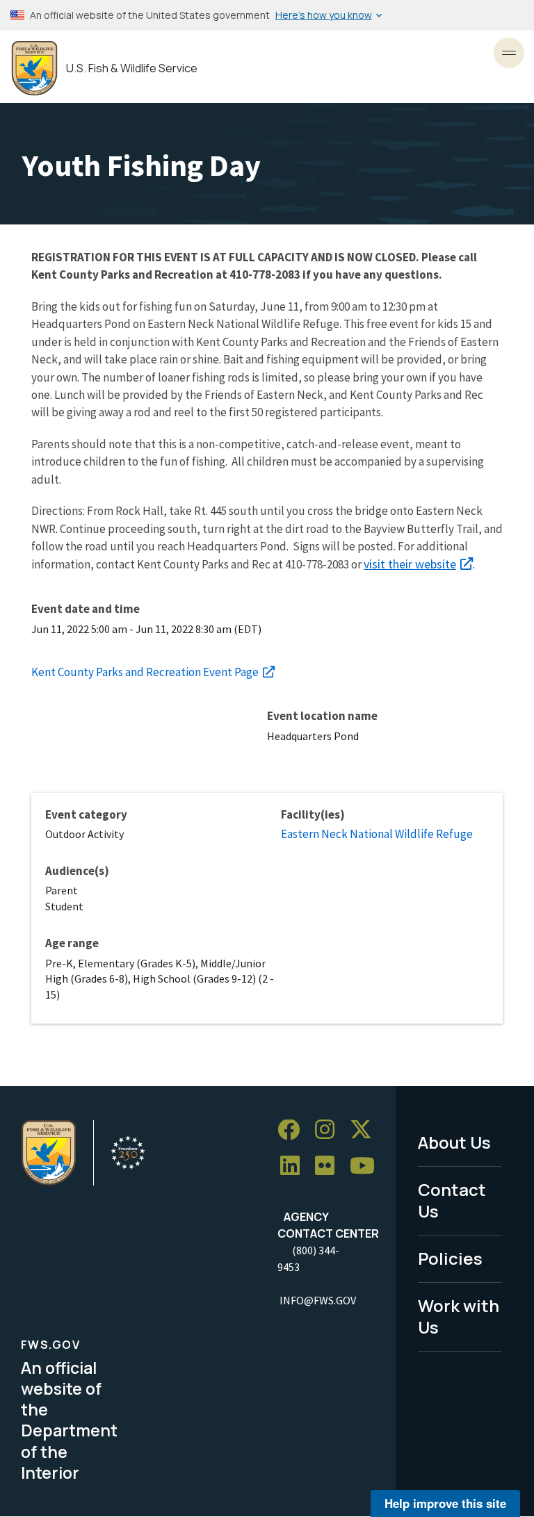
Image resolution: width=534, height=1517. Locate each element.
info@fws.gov (318, 1300)
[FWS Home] (34, 68)
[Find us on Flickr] (329, 1166)
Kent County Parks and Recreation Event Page (145, 672)
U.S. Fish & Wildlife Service (131, 68)
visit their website (410, 564)
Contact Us (452, 1200)
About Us (454, 1142)
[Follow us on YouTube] (367, 1166)
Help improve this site (445, 1503)
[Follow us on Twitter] (366, 1130)
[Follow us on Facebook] (293, 1130)
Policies (450, 1258)
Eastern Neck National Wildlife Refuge (377, 834)
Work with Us (458, 1316)
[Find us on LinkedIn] (294, 1166)
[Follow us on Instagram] (329, 1130)
